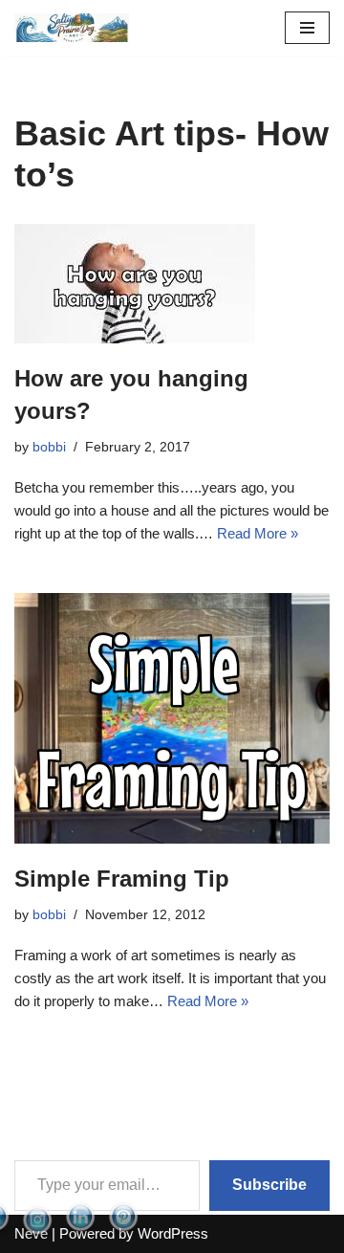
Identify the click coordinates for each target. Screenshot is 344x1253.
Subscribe (269, 1184)
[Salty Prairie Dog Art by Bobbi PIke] (71, 27)
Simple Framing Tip (121, 878)
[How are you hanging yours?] (172, 283)
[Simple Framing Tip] (172, 718)
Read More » (257, 533)
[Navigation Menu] (307, 27)
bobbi (49, 447)
